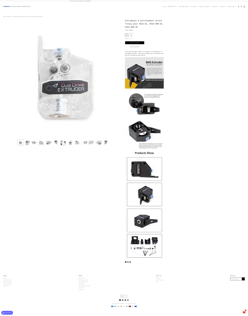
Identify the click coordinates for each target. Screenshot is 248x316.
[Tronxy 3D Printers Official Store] (6, 6)
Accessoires (214, 6)
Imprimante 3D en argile (204, 6)
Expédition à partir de (129, 33)
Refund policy (81, 289)
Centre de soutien (231, 6)
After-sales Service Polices (83, 280)
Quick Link (158, 275)
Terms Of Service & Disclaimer (84, 285)
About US (5, 278)
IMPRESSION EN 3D (171, 6)
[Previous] (6, 78)
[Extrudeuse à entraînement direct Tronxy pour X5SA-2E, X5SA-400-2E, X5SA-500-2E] (20, 142)
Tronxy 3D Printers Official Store (20, 6)
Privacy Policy (81, 287)
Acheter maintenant (134, 46)
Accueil (164, 6)
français (122, 296)
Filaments (222, 6)
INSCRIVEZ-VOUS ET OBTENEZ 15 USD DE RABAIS (124, 1)
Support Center (81, 278)
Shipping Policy (81, 283)
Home (4, 16)
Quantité (126, 38)
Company (5, 275)
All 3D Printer (193, 6)
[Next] (120, 78)
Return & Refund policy (83, 281)
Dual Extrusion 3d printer (184, 6)
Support (80, 275)
